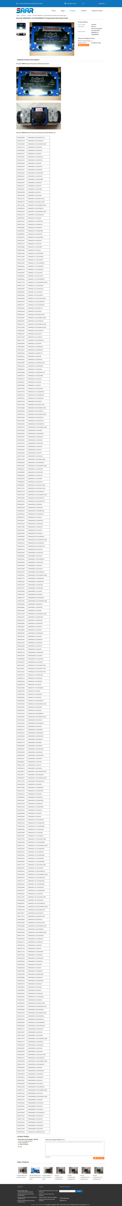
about (62, 10)
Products (72, 10)
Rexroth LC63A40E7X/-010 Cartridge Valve (84, 1177)
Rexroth (29, 15)
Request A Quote (97, 10)
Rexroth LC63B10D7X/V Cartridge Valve (59, 1177)
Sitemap (66, 1198)
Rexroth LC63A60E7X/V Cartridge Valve (71, 1177)
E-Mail (61, 1198)
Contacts (83, 10)
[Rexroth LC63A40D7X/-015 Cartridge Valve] (99, 1170)
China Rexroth (42, 1204)
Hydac (41, 1186)
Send (79, 1191)
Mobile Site (63, 1200)
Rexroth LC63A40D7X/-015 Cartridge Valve (97, 1177)
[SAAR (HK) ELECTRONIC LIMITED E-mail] (21, 1147)
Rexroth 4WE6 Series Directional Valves (22, 1176)
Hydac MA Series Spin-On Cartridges (48, 1197)
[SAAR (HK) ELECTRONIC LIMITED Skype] (19, 1147)
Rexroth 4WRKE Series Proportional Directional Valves (35, 1177)
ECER (88, 1204)
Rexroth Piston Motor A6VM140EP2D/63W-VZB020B (25, 1191)
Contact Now (84, 45)
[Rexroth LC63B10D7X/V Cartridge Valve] (60, 1170)
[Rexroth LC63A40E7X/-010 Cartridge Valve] (86, 1170)
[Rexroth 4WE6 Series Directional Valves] (22, 1170)
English (102, 3)
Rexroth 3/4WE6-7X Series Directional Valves (47, 1177)
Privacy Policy (34, 1204)
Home (54, 10)
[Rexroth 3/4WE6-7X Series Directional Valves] (48, 1170)
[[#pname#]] (52, 39)
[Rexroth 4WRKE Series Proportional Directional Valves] (35, 1170)
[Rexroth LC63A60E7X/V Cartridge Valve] (73, 1170)
